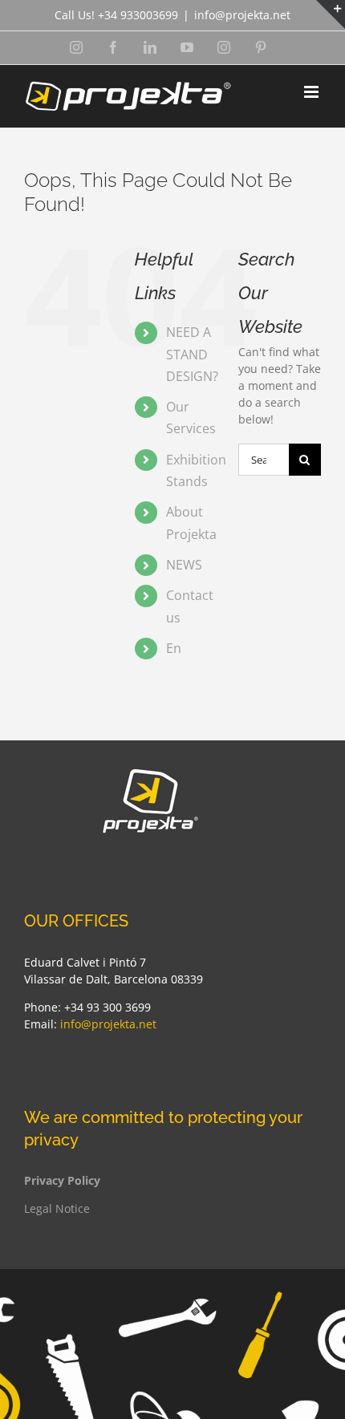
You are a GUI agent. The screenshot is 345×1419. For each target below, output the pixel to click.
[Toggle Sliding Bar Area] (330, 14)
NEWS (184, 565)
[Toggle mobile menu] (312, 91)
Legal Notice (57, 1208)
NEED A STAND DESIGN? (192, 353)
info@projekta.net (242, 14)
